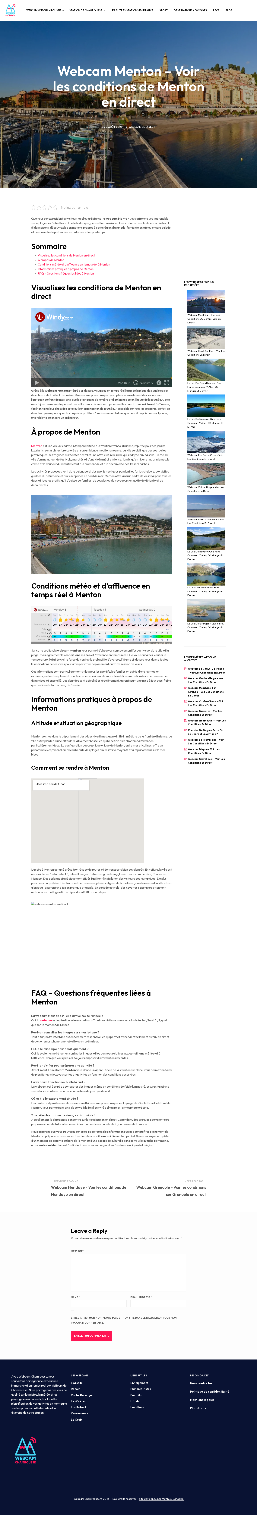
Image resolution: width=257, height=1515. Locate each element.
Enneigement (139, 1383)
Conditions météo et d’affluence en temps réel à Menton (74, 264)
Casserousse (79, 1413)
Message (77, 1251)
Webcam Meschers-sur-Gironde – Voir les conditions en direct (206, 691)
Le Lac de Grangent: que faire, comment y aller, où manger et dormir (205, 627)
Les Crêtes (78, 1401)
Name (75, 1297)
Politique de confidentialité (210, 1391)
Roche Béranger (82, 1395)
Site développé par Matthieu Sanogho (161, 1499)
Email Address (141, 1297)
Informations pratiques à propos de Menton (66, 269)
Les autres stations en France (132, 10)
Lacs (216, 10)
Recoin (75, 1389)
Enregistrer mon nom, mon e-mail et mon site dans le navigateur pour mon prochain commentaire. (124, 1320)
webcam (46, 1020)
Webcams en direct (142, 126)
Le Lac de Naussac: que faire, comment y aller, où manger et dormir (205, 422)
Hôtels (134, 1401)
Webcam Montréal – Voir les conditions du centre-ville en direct (204, 318)
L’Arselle (77, 1383)
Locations (137, 1407)
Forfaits (135, 1395)
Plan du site (198, 1408)
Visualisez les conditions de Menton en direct (66, 255)
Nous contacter (201, 1383)
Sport (163, 10)
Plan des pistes (140, 1389)
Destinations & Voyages (190, 10)
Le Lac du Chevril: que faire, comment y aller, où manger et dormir (205, 591)
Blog (229, 10)
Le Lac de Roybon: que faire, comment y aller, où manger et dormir (205, 555)
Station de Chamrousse (85, 10)
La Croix (76, 1419)
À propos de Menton (51, 260)
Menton (37, 446)
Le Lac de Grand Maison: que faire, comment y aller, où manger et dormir (204, 387)
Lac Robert (78, 1407)
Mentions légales (202, 1400)
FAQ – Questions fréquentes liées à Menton (66, 273)
